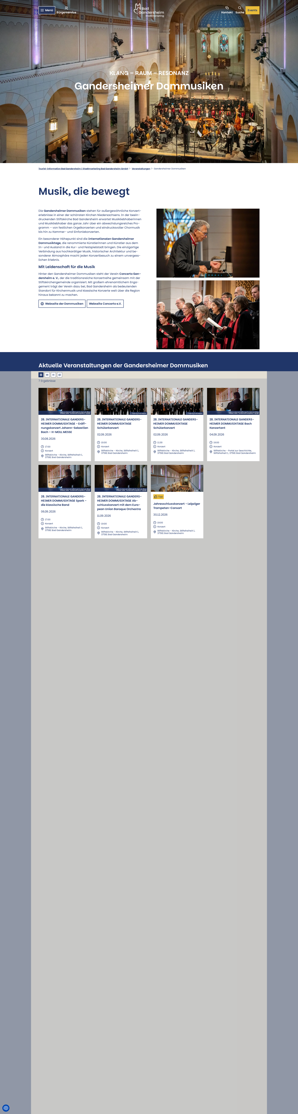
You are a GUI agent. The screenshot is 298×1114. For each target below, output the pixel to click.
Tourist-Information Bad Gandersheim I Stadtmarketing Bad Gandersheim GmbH (83, 168)
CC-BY (88, 413)
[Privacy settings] (5, 1108)
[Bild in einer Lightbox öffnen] (208, 243)
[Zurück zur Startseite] (149, 10)
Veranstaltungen (141, 168)
